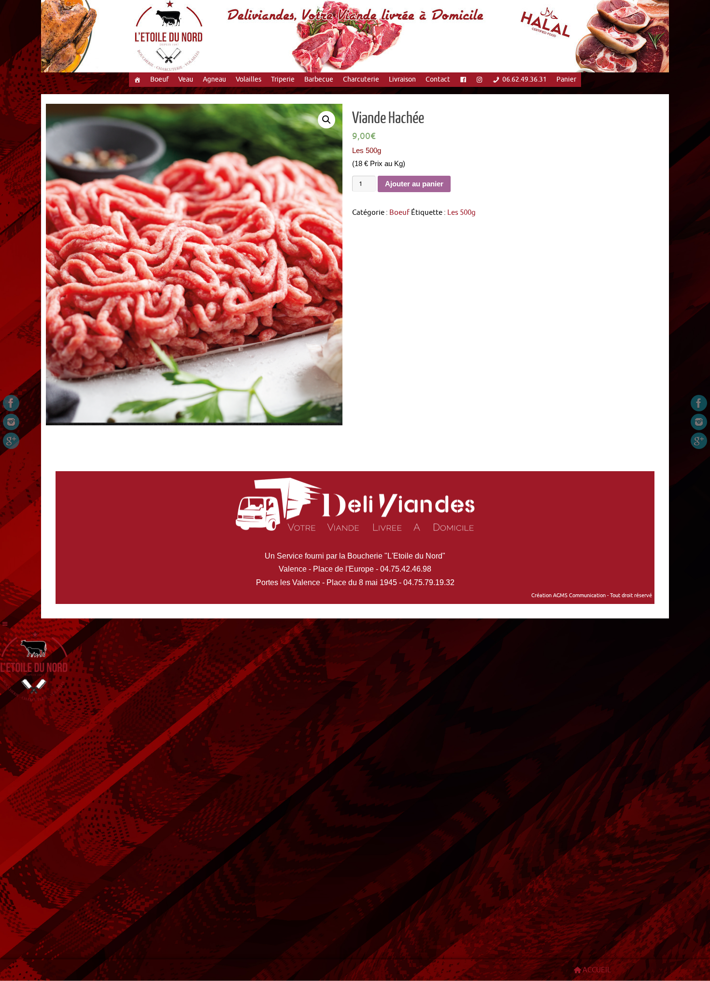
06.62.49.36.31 (524, 79)
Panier (566, 79)
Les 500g (461, 212)
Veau (185, 79)
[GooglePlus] (11, 441)
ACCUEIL (596, 970)
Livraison (402, 79)
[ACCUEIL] (137, 79)
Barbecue (318, 79)
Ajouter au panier (414, 184)
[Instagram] (11, 422)
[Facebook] (11, 403)
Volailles (248, 79)
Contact (438, 79)
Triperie (283, 79)
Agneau (214, 79)
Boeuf (159, 79)
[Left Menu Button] (5, 624)
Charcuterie (361, 79)
